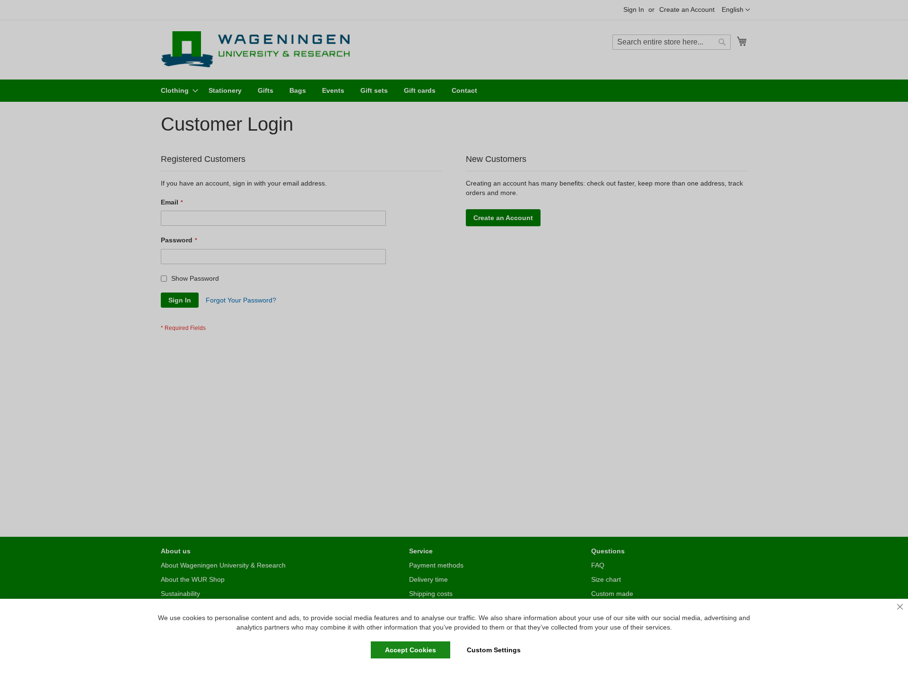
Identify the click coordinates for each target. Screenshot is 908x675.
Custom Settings (494, 650)
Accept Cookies (410, 650)
